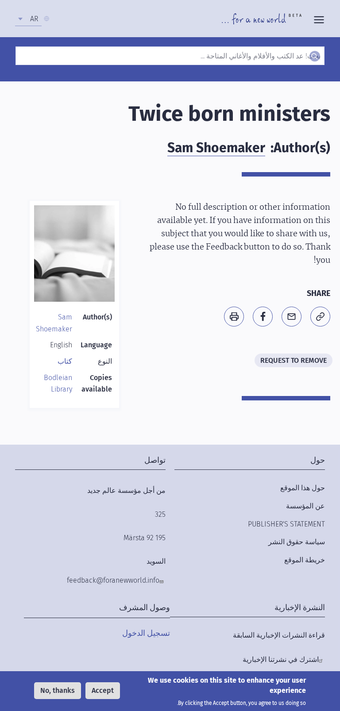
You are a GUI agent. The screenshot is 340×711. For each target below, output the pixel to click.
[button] (320, 317)
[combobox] (28, 19)
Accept (103, 690)
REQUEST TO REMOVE (293, 360)
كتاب (65, 361)
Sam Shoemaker (216, 148)
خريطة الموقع (304, 560)
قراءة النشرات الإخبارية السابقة (279, 635)
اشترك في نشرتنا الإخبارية (281, 659)
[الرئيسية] (261, 18)
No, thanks (57, 690)
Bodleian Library (58, 383)
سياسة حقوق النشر (296, 542)
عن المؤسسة (305, 506)
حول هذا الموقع (302, 488)
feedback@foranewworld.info (113, 580)
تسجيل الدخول (146, 633)
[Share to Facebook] (263, 317)
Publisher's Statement (286, 524)
